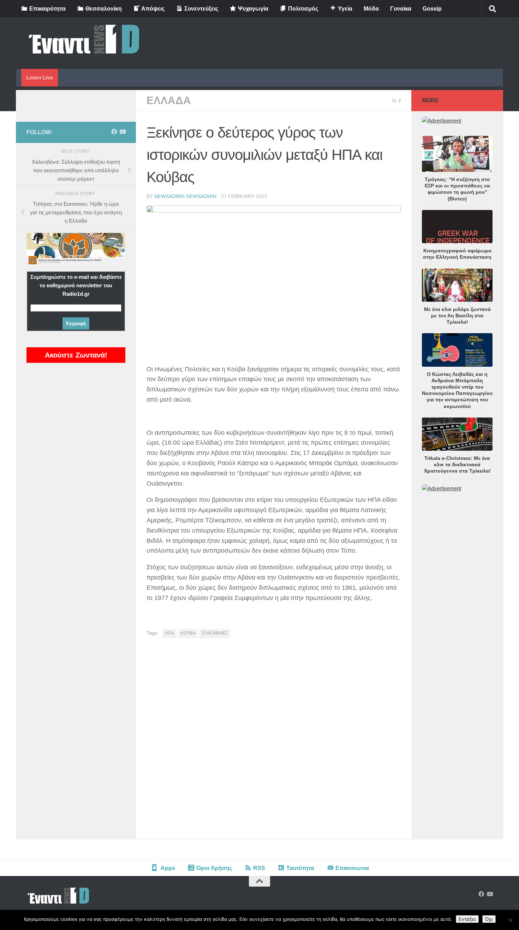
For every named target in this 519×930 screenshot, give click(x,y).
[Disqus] (274, 741)
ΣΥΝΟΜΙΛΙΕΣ (214, 633)
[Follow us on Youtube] (122, 132)
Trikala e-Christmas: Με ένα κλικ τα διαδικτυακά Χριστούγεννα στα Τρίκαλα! (457, 464)
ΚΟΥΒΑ (188, 633)
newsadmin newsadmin (185, 196)
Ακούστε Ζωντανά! (76, 355)
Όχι (489, 919)
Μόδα (371, 9)
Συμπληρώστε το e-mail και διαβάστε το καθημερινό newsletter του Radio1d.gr (76, 285)
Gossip (432, 9)
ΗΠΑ (169, 633)
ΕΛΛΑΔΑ (169, 100)
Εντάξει (467, 919)
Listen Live (39, 77)
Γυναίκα (400, 9)
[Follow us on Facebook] (114, 132)
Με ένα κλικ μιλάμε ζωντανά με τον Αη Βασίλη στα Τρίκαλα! (457, 315)
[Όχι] (510, 920)
